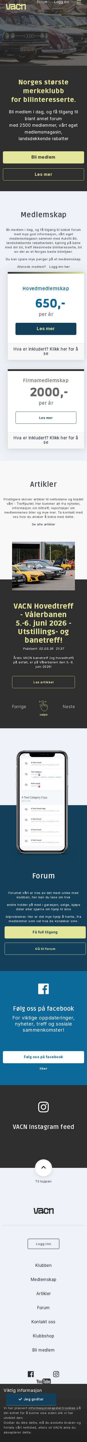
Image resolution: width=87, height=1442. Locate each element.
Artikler (43, 1293)
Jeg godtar (33, 1399)
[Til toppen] (43, 1167)
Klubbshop (43, 1336)
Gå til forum (45, 949)
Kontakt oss (43, 1321)
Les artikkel (43, 682)
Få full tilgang (45, 932)
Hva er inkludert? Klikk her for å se (46, 351)
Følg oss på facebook (43, 1057)
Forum (43, 1307)
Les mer (43, 174)
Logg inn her (59, 267)
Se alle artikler (43, 524)
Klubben (43, 1265)
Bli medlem (43, 157)
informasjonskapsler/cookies (52, 1408)
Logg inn (43, 1244)
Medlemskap (44, 1279)
